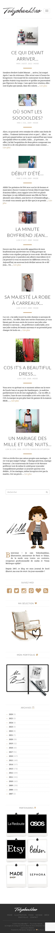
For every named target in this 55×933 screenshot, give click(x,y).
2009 (11, 785)
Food (31, 915)
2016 (11, 756)
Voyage (39, 915)
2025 (11, 718)
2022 (11, 731)
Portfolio (23, 917)
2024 (11, 722)
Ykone (42, 930)
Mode (36, 63)
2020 (11, 739)
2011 (11, 777)
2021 (11, 735)
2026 (11, 714)
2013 (11, 768)
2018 (11, 747)
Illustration (20, 915)
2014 (11, 764)
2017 (11, 752)
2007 (11, 793)
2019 (11, 743)
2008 (11, 789)
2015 (11, 760)
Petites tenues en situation (36, 449)
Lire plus (43, 85)
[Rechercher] (46, 492)
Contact (34, 917)
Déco (46, 915)
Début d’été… (27, 174)
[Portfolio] (27, 678)
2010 (11, 781)
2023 (11, 726)
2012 (11, 772)
